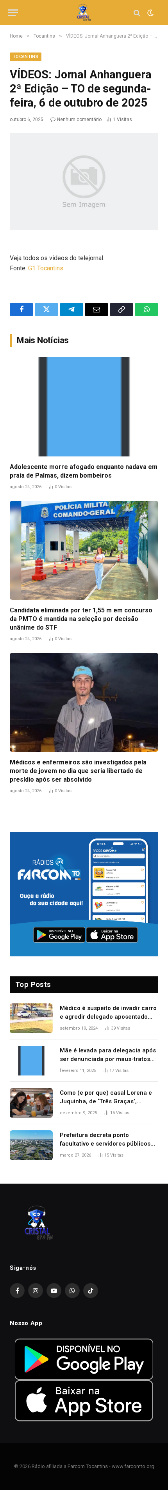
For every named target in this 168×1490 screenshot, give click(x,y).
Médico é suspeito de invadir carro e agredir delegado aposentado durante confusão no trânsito (108, 1016)
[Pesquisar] (137, 13)
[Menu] (13, 13)
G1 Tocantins (45, 268)
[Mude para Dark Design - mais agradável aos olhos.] (149, 12)
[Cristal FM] (84, 12)
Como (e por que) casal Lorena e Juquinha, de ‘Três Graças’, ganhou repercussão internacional (108, 1101)
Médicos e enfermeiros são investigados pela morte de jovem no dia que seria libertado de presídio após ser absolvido (78, 771)
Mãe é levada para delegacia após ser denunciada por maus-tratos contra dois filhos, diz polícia (108, 1059)
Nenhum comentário (79, 119)
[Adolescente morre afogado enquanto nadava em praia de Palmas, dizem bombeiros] (84, 406)
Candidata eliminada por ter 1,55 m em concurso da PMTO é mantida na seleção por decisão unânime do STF (81, 619)
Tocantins (25, 56)
